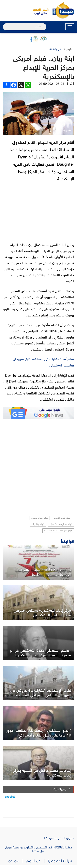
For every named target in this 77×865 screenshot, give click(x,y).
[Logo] (38, 10)
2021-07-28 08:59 (51, 84)
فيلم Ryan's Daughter (61, 524)
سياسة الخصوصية (61, 861)
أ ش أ (70, 84)
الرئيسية (68, 49)
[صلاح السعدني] (38, 643)
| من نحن (17, 861)
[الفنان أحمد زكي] (38, 723)
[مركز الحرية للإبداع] (38, 683)
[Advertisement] (38, 467)
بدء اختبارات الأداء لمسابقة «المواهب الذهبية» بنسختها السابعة (43, 573)
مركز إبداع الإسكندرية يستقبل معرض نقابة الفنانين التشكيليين (42, 613)
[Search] (4, 24)
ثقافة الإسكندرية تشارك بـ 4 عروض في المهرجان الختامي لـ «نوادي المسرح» (40, 693)
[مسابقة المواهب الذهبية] (38, 562)
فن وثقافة (55, 49)
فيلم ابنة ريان (38, 524)
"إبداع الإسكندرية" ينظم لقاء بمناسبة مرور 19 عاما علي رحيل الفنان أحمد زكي (39, 733)
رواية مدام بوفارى (39, 518)
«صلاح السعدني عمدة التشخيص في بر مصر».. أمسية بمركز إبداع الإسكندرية (40, 653)
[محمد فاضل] (38, 763)
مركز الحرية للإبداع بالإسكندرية (58, 530)
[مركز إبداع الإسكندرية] (38, 602)
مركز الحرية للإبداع (62, 518)
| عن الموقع (37, 861)
